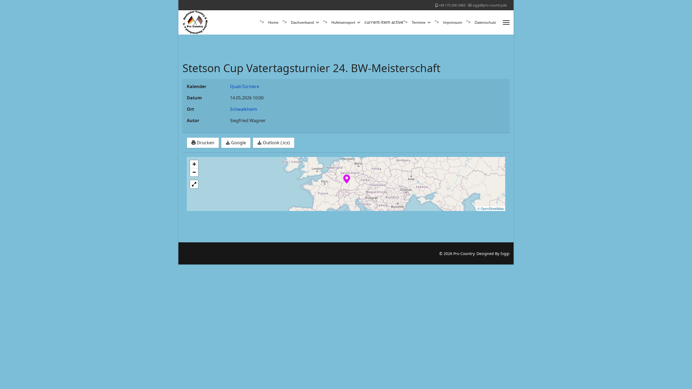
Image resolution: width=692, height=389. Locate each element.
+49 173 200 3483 (451, 5)
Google (238, 143)
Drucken (205, 143)
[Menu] (506, 22)
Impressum (452, 22)
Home (273, 22)
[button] (346, 179)
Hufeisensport (343, 22)
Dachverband (302, 22)
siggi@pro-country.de (490, 5)
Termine (418, 22)
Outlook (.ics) (276, 143)
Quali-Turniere (244, 86)
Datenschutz (485, 22)
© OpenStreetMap (490, 208)
